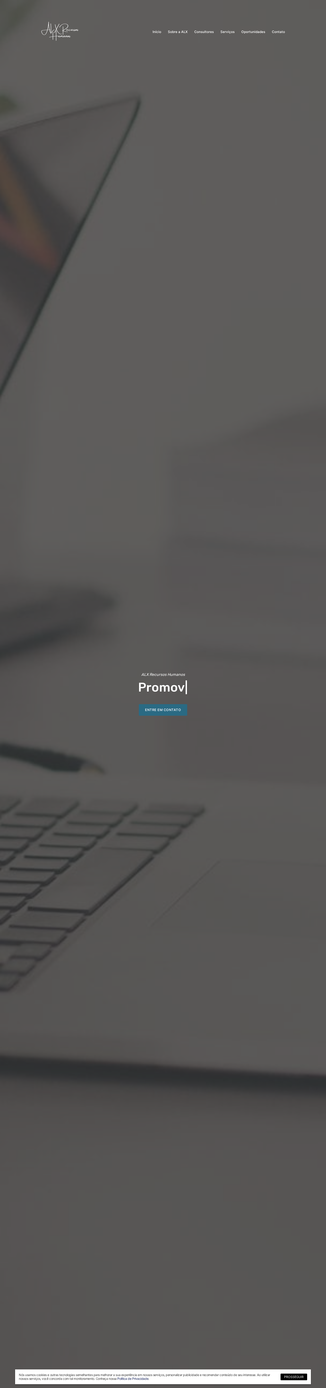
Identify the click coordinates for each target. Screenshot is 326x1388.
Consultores (204, 32)
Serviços (227, 32)
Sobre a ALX (178, 32)
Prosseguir (294, 1377)
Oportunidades (253, 32)
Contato (278, 32)
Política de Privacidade (132, 1378)
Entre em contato (163, 710)
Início (157, 32)
